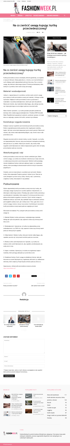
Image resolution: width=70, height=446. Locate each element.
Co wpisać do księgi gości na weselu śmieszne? (38, 411)
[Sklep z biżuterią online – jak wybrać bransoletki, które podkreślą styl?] (50, 74)
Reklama (24, 1)
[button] (64, 15)
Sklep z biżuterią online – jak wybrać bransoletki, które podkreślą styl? (60, 74)
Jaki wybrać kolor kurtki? (38, 285)
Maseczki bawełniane (53, 395)
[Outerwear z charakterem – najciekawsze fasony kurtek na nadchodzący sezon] (50, 89)
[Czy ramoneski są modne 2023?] (38, 319)
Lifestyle (28, 15)
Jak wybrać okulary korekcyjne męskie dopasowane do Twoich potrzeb (60, 101)
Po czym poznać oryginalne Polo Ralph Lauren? (38, 402)
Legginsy (49, 410)
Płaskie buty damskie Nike (38, 395)
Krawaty (49, 418)
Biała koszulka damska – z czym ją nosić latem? (61, 81)
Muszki (49, 402)
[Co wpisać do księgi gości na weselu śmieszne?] (28, 411)
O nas (19, 1)
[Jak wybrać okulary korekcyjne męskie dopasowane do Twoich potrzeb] (50, 100)
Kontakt (29, 1)
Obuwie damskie (52, 15)
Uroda (20, 15)
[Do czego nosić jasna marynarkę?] (9, 319)
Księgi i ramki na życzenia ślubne (56, 415)
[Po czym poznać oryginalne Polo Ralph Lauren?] (28, 403)
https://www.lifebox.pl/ (9, 268)
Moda (13, 15)
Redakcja (24, 299)
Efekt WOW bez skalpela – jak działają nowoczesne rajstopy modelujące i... (56, 55)
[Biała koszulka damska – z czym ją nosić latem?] (50, 82)
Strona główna (6, 19)
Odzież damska (38, 15)
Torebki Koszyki (51, 407)
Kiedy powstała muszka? (10, 285)
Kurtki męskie (51, 413)
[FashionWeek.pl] (35, 8)
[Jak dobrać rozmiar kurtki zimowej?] (24, 319)
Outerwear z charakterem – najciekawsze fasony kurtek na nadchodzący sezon (60, 90)
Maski (48, 405)
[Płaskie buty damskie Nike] (28, 396)
